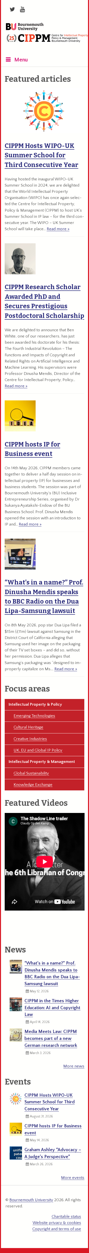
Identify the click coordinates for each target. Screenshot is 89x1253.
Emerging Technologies (34, 716)
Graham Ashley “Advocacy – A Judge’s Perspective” (52, 1153)
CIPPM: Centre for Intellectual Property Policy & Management (47, 41)
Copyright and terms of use (56, 1229)
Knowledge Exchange (33, 784)
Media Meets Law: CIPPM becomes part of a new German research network (50, 1038)
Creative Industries (30, 739)
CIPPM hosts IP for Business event (53, 1129)
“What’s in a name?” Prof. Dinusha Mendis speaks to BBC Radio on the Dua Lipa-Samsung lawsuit (52, 973)
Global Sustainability (31, 773)
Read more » (58, 229)
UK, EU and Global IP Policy (38, 750)
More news (73, 1066)
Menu (21, 60)
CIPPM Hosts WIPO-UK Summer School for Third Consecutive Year (41, 155)
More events (72, 1177)
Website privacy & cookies (57, 1223)
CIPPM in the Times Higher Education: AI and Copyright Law (52, 1007)
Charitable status (66, 1216)
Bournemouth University (25, 27)
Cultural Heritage (28, 727)
